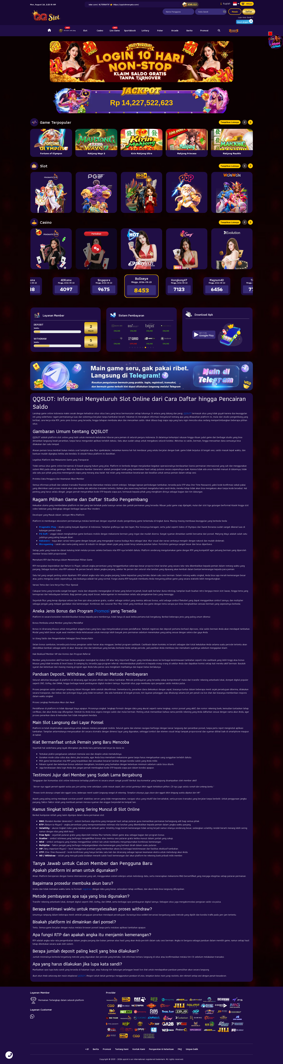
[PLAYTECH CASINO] (141, 248)
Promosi (204, 30)
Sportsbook (130, 30)
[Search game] (219, 31)
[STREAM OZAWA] (275, 41)
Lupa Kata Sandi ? (245, 17)
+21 (87, 1049)
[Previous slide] (244, 122)
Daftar (249, 11)
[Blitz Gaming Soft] (141, 192)
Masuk (235, 11)
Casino (100, 30)
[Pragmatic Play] (51, 192)
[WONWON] (232, 192)
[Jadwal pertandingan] (190, 4)
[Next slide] (250, 122)
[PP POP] (186, 192)
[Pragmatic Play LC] (51, 248)
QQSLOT (187, 413)
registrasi (87, 889)
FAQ (180, 1049)
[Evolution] (232, 248)
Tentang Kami (121, 1049)
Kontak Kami (138, 1049)
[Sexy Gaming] (186, 248)
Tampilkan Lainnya (230, 122)
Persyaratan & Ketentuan (161, 1049)
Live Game (115, 30)
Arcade (174, 30)
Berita (189, 30)
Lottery (145, 30)
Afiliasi (249, 3)
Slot (85, 30)
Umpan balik (192, 1049)
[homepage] (49, 31)
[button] (229, 61)
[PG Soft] (96, 192)
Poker (160, 30)
